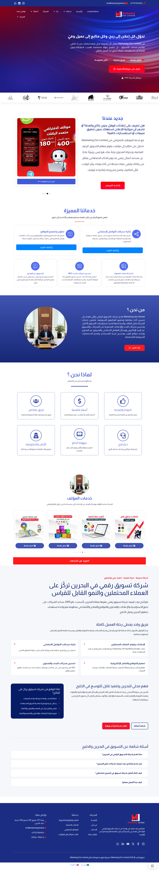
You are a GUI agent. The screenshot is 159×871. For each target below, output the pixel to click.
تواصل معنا (21, 11)
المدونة (45, 11)
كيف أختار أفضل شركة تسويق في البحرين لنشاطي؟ (118, 773)
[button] (49, 193)
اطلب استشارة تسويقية (116, 726)
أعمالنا (35, 11)
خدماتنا (68, 11)
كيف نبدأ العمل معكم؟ (132, 782)
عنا (57, 11)
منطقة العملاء (93, 11)
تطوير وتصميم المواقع (52, 231)
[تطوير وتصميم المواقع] (70, 234)
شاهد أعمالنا (139, 726)
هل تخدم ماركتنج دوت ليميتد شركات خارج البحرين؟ (119, 764)
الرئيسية (79, 11)
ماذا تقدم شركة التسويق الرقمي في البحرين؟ (122, 754)
